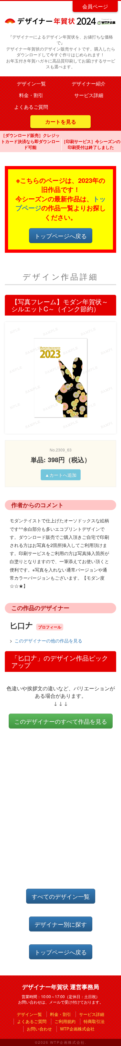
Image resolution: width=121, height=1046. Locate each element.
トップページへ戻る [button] (61, 235)
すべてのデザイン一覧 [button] (61, 896)
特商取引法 (94, 1021)
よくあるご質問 (31, 106)
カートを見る (60, 121)
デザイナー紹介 (89, 83)
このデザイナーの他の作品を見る (48, 640)
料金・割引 (31, 95)
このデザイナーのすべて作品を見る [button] (60, 721)
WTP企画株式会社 (77, 1029)
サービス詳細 (88, 95)
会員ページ (95, 6)
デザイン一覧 (31, 83)
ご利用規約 (65, 1021)
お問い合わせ (39, 1029)
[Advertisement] (60, 815)
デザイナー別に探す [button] (61, 924)
